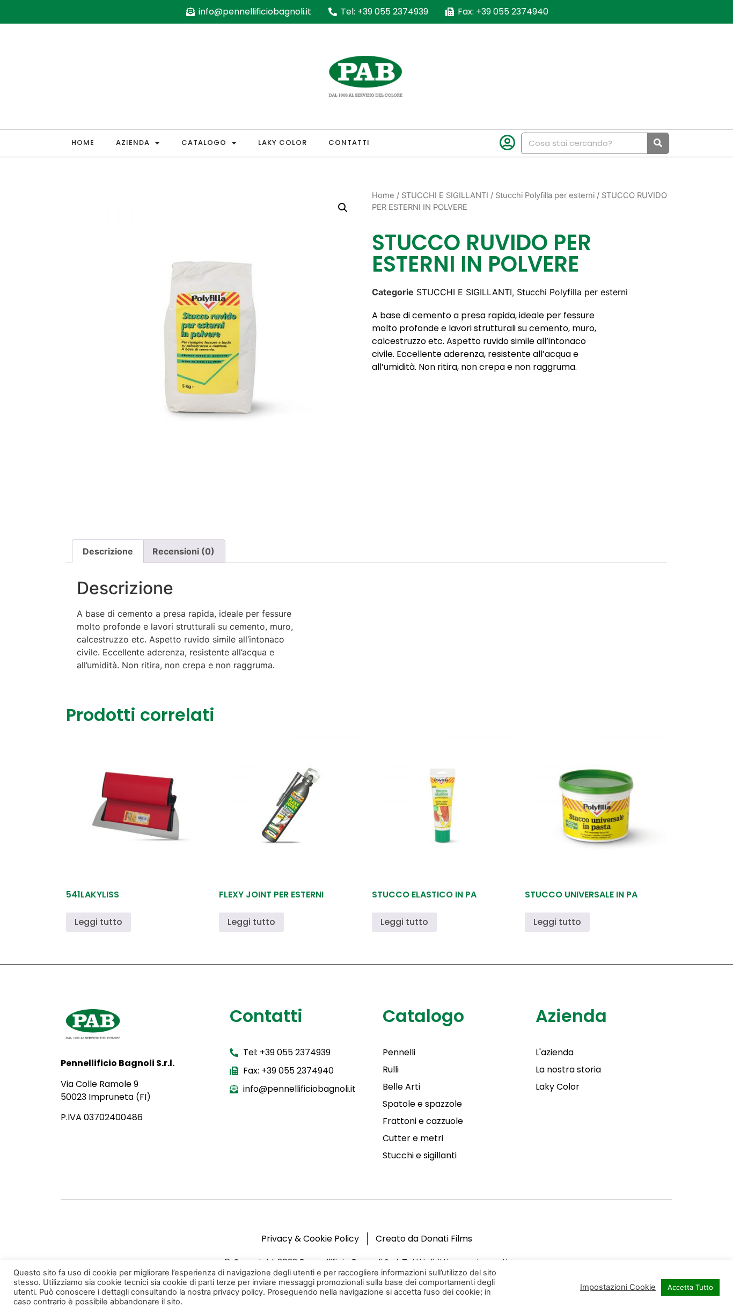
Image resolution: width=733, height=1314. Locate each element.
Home (82, 142)
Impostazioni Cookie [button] (618, 1287)
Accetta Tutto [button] (690, 1287)
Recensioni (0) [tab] (183, 551)
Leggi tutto (98, 922)
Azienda (133, 142)
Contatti (349, 142)
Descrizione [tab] (108, 551)
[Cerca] (658, 143)
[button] (343, 207)
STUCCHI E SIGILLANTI (444, 195)
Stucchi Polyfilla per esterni (545, 195)
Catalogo (203, 142)
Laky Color (282, 142)
